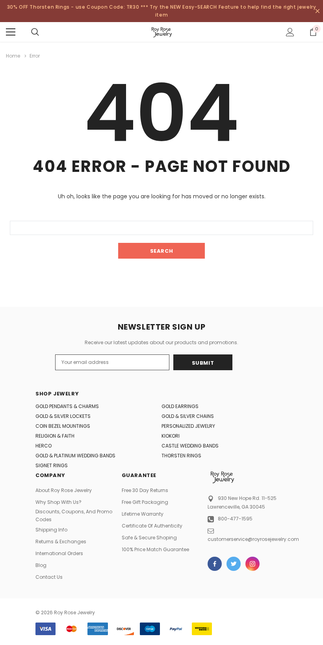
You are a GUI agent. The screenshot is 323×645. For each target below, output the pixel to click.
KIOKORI (171, 435)
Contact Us (49, 577)
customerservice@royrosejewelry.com (253, 539)
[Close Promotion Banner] (317, 11)
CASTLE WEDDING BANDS (190, 445)
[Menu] (10, 32)
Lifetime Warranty (142, 514)
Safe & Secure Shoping (149, 537)
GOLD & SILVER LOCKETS (63, 416)
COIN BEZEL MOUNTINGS (62, 426)
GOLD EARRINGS (180, 406)
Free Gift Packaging (145, 502)
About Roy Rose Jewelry (63, 490)
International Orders (59, 553)
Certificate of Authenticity (152, 525)
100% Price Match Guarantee (155, 549)
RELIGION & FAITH (54, 435)
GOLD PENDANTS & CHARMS (67, 406)
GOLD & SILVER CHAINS (188, 416)
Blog (40, 565)
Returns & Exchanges (60, 541)
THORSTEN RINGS (181, 455)
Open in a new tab (215, 564)
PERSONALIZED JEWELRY (188, 426)
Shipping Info (51, 529)
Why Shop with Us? (58, 502)
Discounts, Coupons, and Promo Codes (73, 515)
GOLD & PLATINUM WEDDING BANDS (75, 455)
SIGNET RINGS (51, 465)
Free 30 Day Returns (145, 490)
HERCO (43, 445)
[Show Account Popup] (290, 32)
